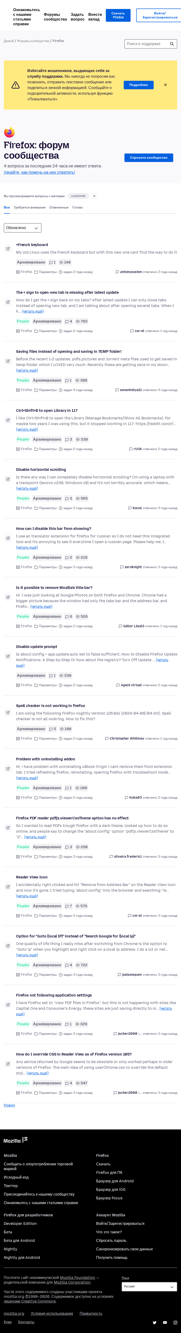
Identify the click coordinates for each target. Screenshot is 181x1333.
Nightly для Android (22, 1257)
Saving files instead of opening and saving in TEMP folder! (68, 351)
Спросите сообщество (149, 158)
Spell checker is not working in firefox (50, 705)
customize (78, 196)
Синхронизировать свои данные (124, 1249)
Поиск (172, 44)
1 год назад (168, 331)
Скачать (103, 1164)
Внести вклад (95, 16)
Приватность (91, 1313)
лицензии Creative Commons (30, 1301)
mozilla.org (14, 1313)
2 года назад (167, 272)
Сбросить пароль (111, 1240)
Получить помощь (112, 1257)
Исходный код (16, 1177)
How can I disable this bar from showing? (53, 528)
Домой (9, 41)
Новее (9, 1105)
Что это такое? (109, 1232)
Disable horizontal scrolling (41, 469)
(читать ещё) (33, 311)
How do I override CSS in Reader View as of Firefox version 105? (74, 1054)
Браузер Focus (109, 1198)
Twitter (154, 1322)
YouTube (165, 1322)
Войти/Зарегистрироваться (120, 1223)
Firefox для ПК (109, 1172)
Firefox (26, 272)
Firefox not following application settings (54, 995)
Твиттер (11, 1186)
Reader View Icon (31, 877)
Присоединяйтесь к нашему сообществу (39, 1194)
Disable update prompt (36, 646)
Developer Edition (20, 1223)
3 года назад (167, 508)
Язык (125, 1278)
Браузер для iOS (110, 1189)
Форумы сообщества (55, 16)
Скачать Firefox (118, 15)
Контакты (26, 1322)
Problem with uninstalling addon (45, 759)
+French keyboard (32, 245)
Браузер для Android (115, 1181)
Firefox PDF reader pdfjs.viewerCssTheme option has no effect (72, 818)
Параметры (48, 272)
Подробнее (138, 85)
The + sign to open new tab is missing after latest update (67, 292)
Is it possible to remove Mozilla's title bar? (54, 587)
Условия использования (52, 1313)
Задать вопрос (78, 16)
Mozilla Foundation (77, 1277)
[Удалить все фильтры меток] (94, 196)
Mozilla (15, 1141)
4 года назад (167, 390)
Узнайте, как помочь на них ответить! (39, 172)
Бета (8, 1232)
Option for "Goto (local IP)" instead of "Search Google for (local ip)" (76, 936)
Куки (8, 1322)
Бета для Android (19, 1240)
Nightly (10, 1249)
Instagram (175, 1322)
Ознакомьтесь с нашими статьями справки (26, 17)
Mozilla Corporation (72, 1282)
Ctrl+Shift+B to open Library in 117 (46, 410)
